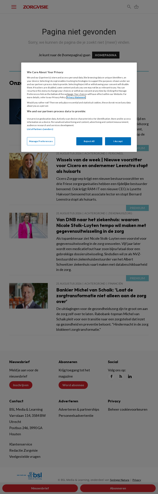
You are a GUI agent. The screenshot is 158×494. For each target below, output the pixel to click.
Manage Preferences (41, 141)
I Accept (118, 141)
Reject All (89, 141)
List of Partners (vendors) (40, 129)
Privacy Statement (76, 97)
